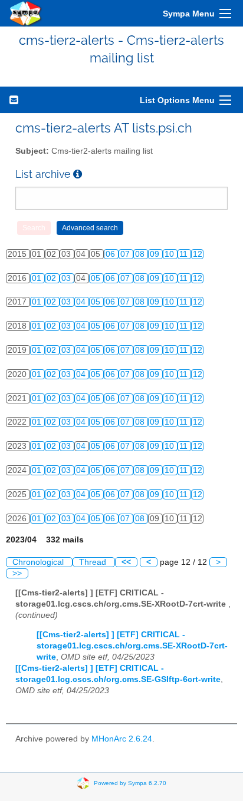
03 (67, 278)
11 (184, 254)
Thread (94, 562)
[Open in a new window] (77, 174)
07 (126, 254)
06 (111, 254)
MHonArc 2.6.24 (121, 738)
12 (197, 254)
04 (82, 301)
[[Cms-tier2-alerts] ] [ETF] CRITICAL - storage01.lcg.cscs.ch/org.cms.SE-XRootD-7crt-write (132, 645)
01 (38, 278)
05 (97, 278)
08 (141, 254)
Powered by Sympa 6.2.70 (130, 783)
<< (126, 562)
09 (156, 254)
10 (170, 254)
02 (52, 278)
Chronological (39, 562)
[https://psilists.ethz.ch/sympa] (25, 13)
